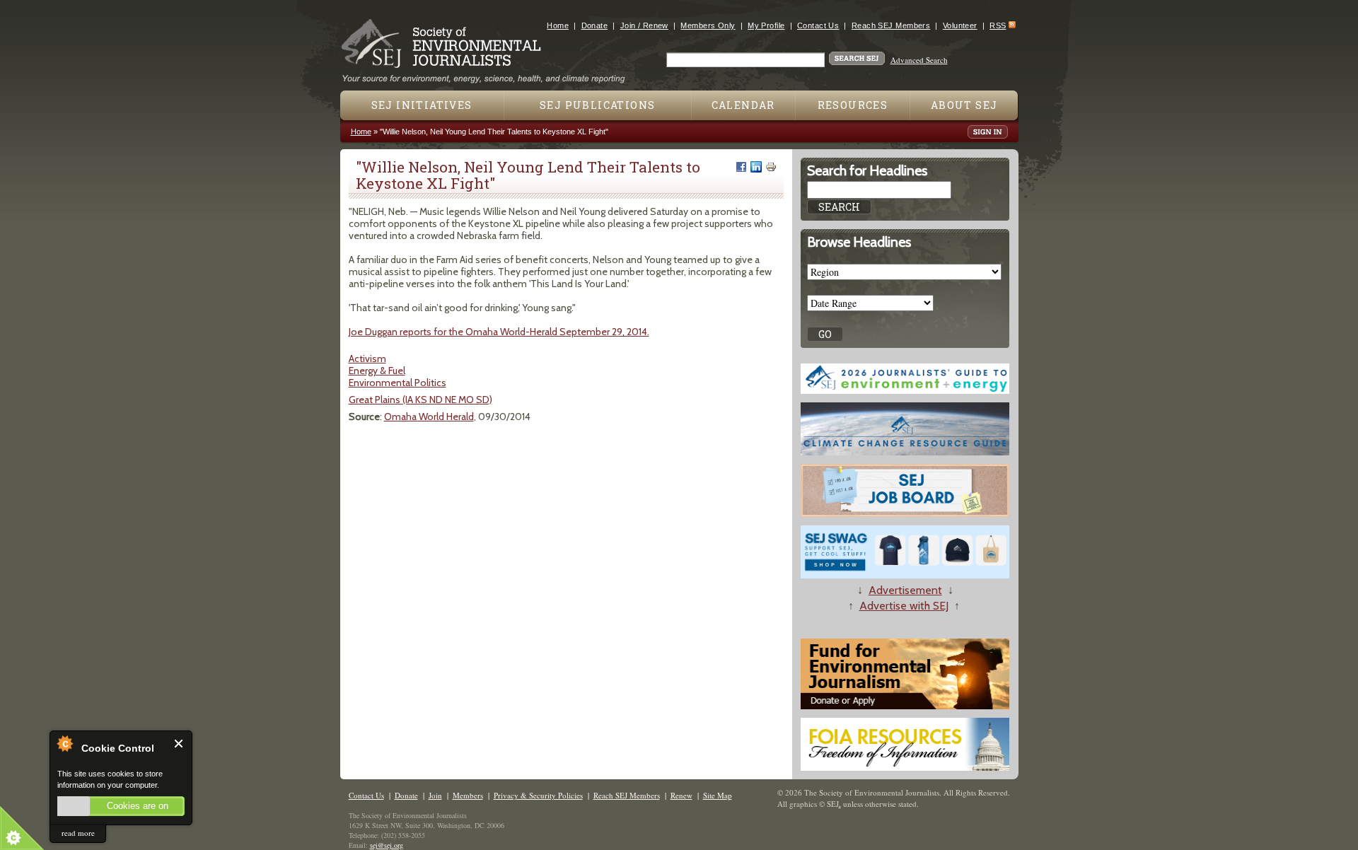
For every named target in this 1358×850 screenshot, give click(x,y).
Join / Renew (644, 25)
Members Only (707, 25)
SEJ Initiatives (421, 105)
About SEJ (964, 105)
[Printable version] (771, 167)
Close (179, 743)
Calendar (743, 105)
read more (78, 832)
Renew (681, 795)
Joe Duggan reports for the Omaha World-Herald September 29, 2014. (499, 331)
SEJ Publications (597, 105)
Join (435, 795)
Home (558, 25)
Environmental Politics (397, 382)
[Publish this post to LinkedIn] (756, 167)
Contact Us (818, 25)
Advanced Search (919, 59)
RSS (998, 25)
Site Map (717, 795)
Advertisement (905, 590)
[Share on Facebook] (741, 167)
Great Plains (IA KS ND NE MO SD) (420, 399)
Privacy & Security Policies (538, 795)
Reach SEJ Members (891, 25)
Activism (367, 358)
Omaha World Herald (429, 416)
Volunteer (960, 25)
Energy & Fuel (377, 370)
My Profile (766, 25)
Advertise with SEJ (903, 605)
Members (468, 795)
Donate (594, 25)
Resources (853, 105)
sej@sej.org (386, 845)
